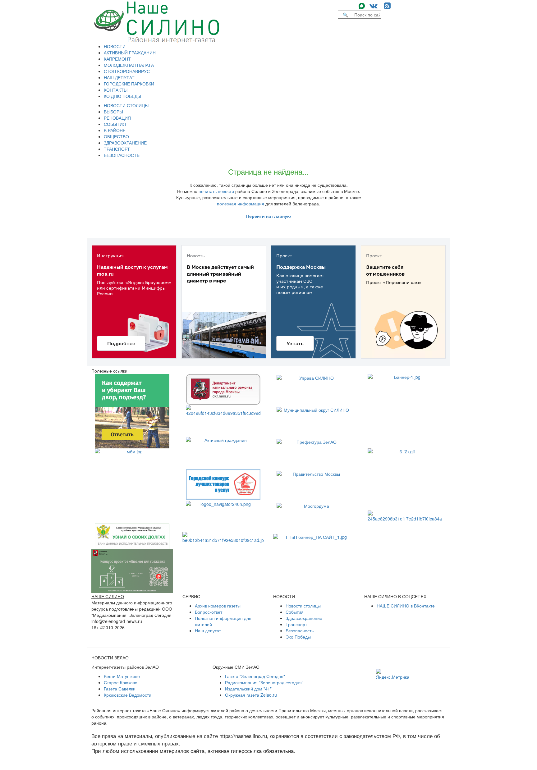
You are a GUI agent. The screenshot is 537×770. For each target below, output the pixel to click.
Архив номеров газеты (218, 606)
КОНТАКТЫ (115, 90)
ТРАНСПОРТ (117, 149)
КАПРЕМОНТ (117, 59)
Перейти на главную (268, 216)
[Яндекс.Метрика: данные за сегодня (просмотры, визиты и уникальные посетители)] (392, 674)
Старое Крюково (120, 682)
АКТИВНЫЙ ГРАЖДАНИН (130, 52)
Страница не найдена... (268, 171)
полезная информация (240, 203)
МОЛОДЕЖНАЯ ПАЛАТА (129, 65)
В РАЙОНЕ (115, 130)
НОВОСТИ (115, 46)
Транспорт (296, 624)
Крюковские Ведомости (127, 695)
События (295, 612)
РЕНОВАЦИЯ (117, 118)
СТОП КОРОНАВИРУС (127, 71)
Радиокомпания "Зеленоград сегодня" (264, 682)
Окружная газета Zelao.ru (251, 695)
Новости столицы (303, 606)
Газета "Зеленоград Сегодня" (255, 676)
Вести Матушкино (122, 676)
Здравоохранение (304, 618)
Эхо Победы (298, 637)
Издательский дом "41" (248, 688)
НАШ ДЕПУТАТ (119, 77)
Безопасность (300, 630)
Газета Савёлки (119, 688)
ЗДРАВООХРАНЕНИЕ (125, 143)
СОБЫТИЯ (115, 124)
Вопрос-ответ (208, 612)
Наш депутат (208, 630)
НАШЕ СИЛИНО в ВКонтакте (406, 606)
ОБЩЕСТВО (116, 136)
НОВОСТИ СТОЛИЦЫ (126, 105)
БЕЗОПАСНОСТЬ (122, 155)
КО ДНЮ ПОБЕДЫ (122, 96)
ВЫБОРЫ (113, 111)
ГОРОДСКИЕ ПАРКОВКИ (129, 83)
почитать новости (216, 191)
